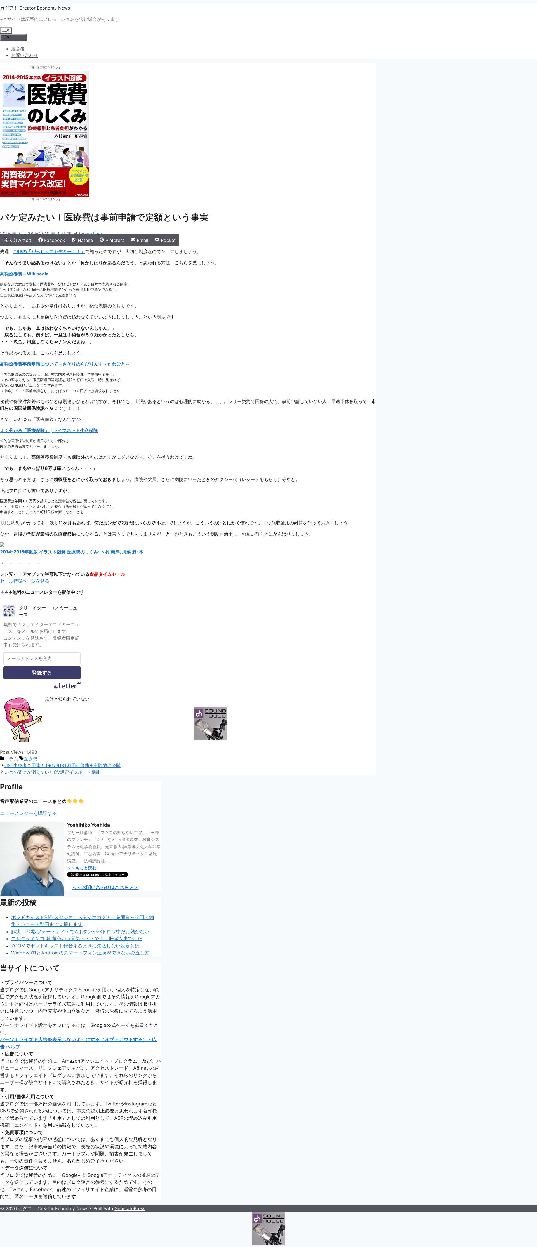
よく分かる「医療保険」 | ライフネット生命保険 (49, 430)
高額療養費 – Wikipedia (24, 274)
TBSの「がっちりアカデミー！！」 (49, 251)
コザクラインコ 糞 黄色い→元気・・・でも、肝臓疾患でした (76, 938)
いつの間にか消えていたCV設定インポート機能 (52, 772)
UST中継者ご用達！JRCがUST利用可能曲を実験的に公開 (62, 765)
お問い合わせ (24, 55)
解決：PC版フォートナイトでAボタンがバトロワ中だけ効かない (80, 931)
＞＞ (81, 868)
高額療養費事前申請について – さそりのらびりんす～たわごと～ (65, 364)
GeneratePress (129, 1208)
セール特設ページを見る (24, 581)
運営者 (18, 48)
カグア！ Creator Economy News (35, 8)
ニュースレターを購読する (28, 813)
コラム (11, 759)
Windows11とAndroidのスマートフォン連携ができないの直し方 (80, 953)
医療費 (30, 759)
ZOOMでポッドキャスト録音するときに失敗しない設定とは (75, 946)
